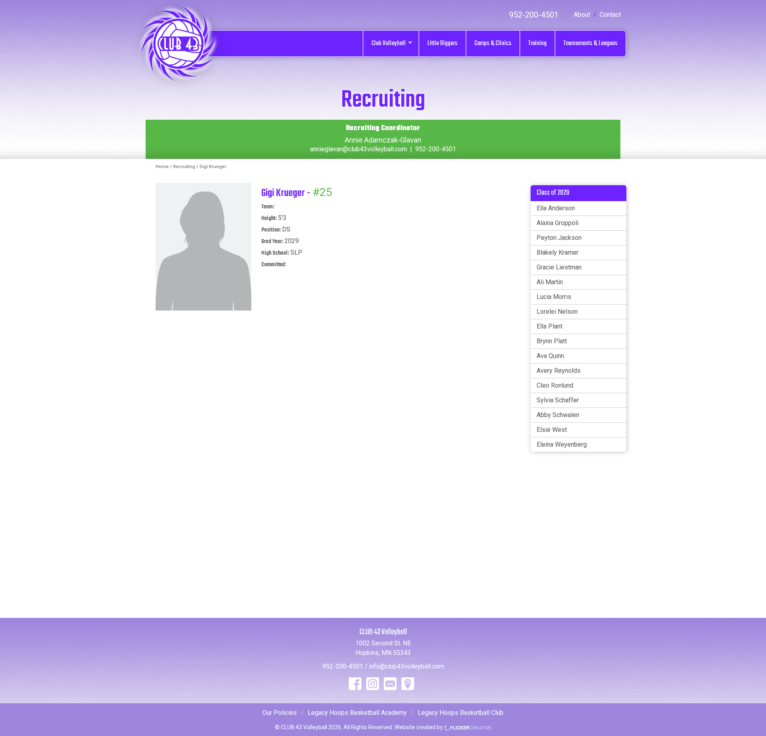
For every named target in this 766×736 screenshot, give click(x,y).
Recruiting (184, 166)
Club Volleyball (388, 43)
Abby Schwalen (558, 415)
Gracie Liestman (559, 267)
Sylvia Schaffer (558, 400)
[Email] (390, 683)
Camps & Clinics (492, 43)
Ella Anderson (556, 208)
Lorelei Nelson (557, 311)
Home (162, 166)
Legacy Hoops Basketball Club (460, 712)
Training (537, 43)
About (582, 14)
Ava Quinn (550, 356)
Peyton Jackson (559, 237)
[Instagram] (372, 683)
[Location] (407, 683)
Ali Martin (550, 282)
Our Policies (280, 712)
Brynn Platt (552, 341)
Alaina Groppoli (557, 223)
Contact (610, 14)
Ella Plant (550, 326)
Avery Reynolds (558, 370)
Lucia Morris (554, 297)
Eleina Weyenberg (562, 444)
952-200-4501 (534, 15)
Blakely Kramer (557, 252)
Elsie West (552, 429)
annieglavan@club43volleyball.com (358, 149)
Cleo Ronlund (555, 385)
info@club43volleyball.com (406, 666)
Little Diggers (442, 43)
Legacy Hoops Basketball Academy (357, 712)
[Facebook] (355, 683)
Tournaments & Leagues (590, 43)
